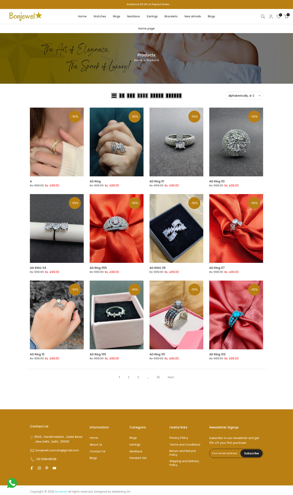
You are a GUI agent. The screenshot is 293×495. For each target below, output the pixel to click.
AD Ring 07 (217, 268)
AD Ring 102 (217, 354)
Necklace (133, 16)
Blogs (211, 16)
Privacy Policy (178, 438)
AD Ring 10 (37, 354)
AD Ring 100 (98, 354)
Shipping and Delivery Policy (184, 463)
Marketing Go (121, 492)
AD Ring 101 (157, 354)
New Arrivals (193, 16)
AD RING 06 (157, 268)
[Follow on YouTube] (54, 468)
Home (82, 16)
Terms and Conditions (184, 445)
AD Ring (95, 181)
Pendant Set (138, 458)
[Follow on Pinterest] (47, 468)
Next (171, 377)
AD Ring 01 (156, 181)
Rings (116, 16)
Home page (146, 28)
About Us (96, 445)
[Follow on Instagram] (39, 468)
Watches (99, 16)
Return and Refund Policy (182, 453)
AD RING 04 (38, 268)
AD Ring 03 (217, 181)
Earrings (152, 16)
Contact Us (97, 451)
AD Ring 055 (98, 268)
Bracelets (171, 16)
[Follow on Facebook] (31, 468)
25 (158, 377)
